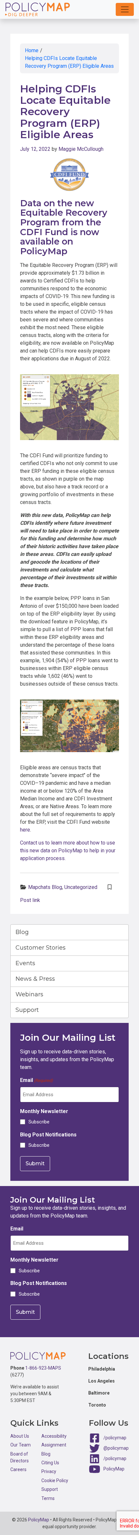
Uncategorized (80, 887)
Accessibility (54, 1436)
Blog (22, 932)
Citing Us (50, 1462)
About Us (19, 1436)
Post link (30, 900)
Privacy (48, 1471)
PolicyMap (113, 1468)
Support (27, 1009)
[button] (125, 9)
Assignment (53, 1444)
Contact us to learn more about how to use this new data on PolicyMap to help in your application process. (67, 850)
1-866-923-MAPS (43, 1368)
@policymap (116, 1448)
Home (31, 50)
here (25, 830)
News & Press (35, 978)
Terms (48, 1498)
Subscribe (38, 1122)
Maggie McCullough (81, 149)
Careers (18, 1469)
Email (36, 1080)
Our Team (20, 1444)
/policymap (114, 1437)
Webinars (29, 994)
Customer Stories (41, 947)
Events (25, 963)
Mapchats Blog (45, 887)
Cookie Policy (54, 1480)
